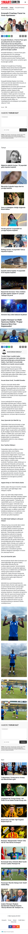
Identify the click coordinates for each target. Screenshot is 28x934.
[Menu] (25, 2)
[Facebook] (2, 36)
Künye (9, 920)
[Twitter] (4, 36)
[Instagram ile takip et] (14, 926)
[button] (20, 36)
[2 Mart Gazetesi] (10, 2)
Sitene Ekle (13, 922)
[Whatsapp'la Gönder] (9, 36)
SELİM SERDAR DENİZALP (14, 352)
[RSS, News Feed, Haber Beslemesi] (18, 926)
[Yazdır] (12, 36)
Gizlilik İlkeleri (21, 920)
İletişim (15, 920)
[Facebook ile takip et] (10, 926)
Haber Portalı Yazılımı (9, 931)
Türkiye (11, 7)
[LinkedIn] (7, 36)
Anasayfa (5, 7)
